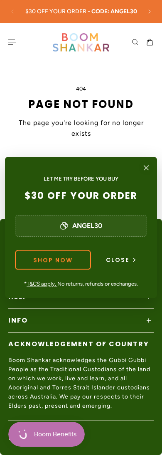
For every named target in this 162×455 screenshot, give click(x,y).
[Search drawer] (135, 42)
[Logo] (81, 42)
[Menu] (13, 42)
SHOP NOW (53, 260)
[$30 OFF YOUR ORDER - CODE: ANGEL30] (81, 11)
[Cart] (149, 42)
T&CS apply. (42, 284)
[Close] (146, 167)
